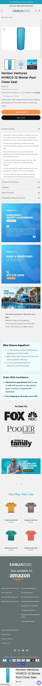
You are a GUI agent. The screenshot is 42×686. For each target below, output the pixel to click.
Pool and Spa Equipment (9, 597)
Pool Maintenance (27, 593)
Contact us (16, 388)
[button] (36, 11)
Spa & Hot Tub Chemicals (10, 588)
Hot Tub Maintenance (28, 588)
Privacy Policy (6, 634)
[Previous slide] (17, 484)
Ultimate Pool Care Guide (9, 601)
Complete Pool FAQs (28, 610)
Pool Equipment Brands (10, 96)
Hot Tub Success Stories (29, 597)
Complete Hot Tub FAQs (29, 606)
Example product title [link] (11, 520)
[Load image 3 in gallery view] (21, 64)
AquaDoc (13, 657)
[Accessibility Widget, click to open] (39, 683)
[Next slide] (25, 484)
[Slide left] (2, 65)
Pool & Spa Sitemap (28, 621)
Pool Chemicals (6, 593)
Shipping (3, 89)
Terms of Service (7, 639)
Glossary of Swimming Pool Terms (30, 616)
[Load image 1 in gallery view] (10, 64)
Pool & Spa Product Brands (30, 601)
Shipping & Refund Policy (9, 630)
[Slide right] (40, 65)
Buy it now (21, 118)
